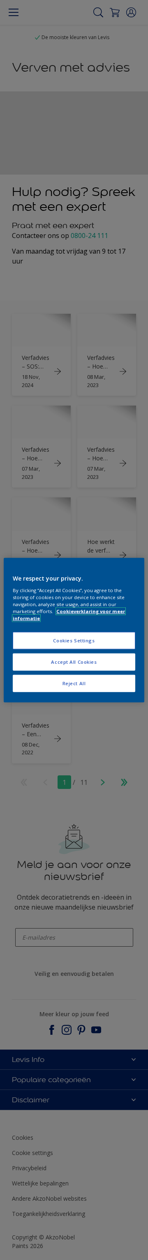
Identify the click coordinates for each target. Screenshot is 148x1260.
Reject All (74, 683)
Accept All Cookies (74, 661)
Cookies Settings (74, 640)
